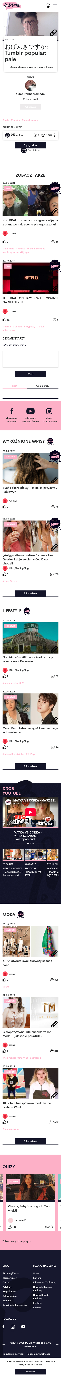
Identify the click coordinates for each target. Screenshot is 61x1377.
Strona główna (11, 1273)
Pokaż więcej (30, 593)
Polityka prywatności (38, 1353)
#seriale (17, 326)
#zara (6, 986)
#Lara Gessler (10, 581)
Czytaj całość (30, 145)
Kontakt (37, 1303)
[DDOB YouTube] (23, 1329)
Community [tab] (42, 385)
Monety (7, 1300)
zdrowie (10, 456)
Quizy (6, 1282)
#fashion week (11, 1128)
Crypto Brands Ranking (41, 1296)
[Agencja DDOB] (48, 6)
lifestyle (10, 524)
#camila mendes (35, 248)
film (8, 188)
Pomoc (37, 1307)
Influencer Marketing (44, 1282)
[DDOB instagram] (13, 1329)
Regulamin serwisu (13, 1353)
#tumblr (15, 119)
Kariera (37, 1277)
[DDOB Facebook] (3, 1329)
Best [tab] (14, 385)
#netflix (20, 248)
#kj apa (24, 252)
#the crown (9, 330)
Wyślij (31, 374)
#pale (6, 119)
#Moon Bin (9, 754)
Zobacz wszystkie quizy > (16, 1241)
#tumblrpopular (30, 119)
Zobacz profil (30, 99)
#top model (9, 1057)
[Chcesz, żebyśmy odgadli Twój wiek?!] (30, 1188)
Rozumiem (30, 1371)
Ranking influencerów (15, 1305)
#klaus (40, 326)
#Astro (20, 754)
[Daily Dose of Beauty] (12, 6)
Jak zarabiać (10, 1295)
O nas (36, 1273)
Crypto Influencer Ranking (43, 1288)
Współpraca (9, 1291)
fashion (10, 930)
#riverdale (8, 248)
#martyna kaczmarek (29, 1057)
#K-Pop (30, 754)
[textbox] (30, 359)
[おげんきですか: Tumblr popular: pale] (30, 24)
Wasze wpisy (10, 1277)
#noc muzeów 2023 (13, 683)
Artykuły (7, 1286)
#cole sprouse (11, 252)
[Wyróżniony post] (55, 188)
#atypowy (29, 326)
